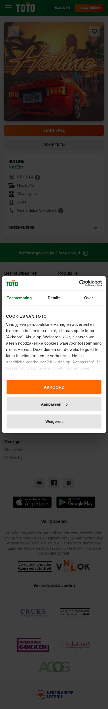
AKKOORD (54, 387)
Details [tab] (54, 297)
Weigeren (54, 421)
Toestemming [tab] (19, 297)
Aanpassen (51, 404)
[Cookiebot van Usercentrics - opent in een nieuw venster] (79, 283)
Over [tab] (88, 297)
